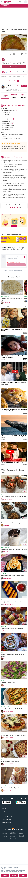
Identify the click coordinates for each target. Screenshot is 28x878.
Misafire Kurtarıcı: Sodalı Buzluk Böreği (12, 575)
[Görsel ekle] (24, 257)
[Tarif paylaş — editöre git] (14, 219)
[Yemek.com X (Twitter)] (17, 798)
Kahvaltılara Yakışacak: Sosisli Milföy (12, 628)
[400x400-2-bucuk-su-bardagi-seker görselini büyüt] (16, 110)
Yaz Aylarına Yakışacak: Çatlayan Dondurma (14, 549)
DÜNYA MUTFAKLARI (5, 706)
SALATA (2, 680)
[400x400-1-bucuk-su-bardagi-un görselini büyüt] (12, 123)
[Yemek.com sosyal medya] (12, 829)
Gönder (16, 264)
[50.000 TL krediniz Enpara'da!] (14, 239)
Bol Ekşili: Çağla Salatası (8, 682)
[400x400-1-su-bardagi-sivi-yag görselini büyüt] (21, 139)
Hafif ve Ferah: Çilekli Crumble (10, 761)
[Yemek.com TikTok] (7, 798)
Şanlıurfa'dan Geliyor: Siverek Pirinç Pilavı (11, 299)
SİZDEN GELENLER (5, 296)
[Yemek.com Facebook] (21, 798)
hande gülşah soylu (11, 86)
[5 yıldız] (17, 207)
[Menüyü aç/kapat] (1, 2)
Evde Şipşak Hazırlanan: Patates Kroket (13, 602)
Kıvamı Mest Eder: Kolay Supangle (11, 523)
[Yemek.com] (7, 2)
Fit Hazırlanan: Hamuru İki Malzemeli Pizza (13, 735)
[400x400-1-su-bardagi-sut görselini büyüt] (13, 119)
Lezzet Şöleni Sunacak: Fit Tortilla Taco (12, 709)
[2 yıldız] (10, 207)
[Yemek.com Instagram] (2, 798)
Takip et (24, 85)
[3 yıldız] (13, 207)
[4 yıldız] (15, 207)
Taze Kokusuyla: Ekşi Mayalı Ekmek (11, 788)
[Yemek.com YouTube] (12, 798)
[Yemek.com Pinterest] (25, 798)
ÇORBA (2, 652)
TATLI (2, 494)
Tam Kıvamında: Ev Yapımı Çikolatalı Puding (13, 496)
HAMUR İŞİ (3, 573)
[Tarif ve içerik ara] (20, 2)
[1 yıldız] (8, 207)
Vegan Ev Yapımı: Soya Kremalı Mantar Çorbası (12, 655)
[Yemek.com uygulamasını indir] (6, 802)
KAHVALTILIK (4, 626)
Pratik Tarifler (4, 5)
